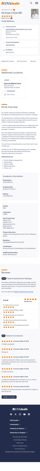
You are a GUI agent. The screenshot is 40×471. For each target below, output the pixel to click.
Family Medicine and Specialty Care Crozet (19, 29)
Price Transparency (20, 449)
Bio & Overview (22, 61)
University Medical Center (12, 83)
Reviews (33, 61)
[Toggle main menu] (36, 3)
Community (14, 424)
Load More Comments (9, 397)
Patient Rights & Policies (20, 440)
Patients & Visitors (17, 428)
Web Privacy (20, 443)
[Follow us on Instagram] (20, 414)
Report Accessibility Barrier (20, 446)
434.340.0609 (10, 45)
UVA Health (14, 420)
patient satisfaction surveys (23, 291)
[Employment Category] (14, 10)
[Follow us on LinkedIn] (29, 414)
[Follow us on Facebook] (11, 414)
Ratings (7, 18)
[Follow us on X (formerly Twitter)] (15, 414)
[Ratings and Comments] (11, 18)
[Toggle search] (31, 3)
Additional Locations (7, 61)
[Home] (10, 3)
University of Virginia (17, 433)
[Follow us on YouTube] (24, 414)
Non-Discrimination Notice (20, 437)
